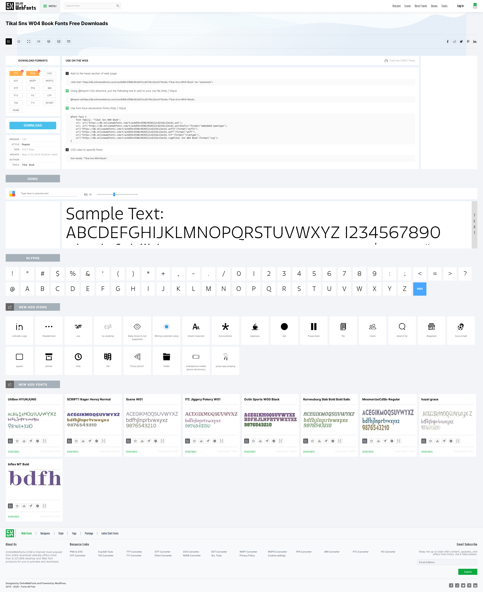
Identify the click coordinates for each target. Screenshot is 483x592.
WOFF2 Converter (277, 551)
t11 (33, 102)
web (32, 73)
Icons (407, 6)
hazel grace (429, 399)
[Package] (49, 41)
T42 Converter (105, 555)
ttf (16, 73)
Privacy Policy (247, 555)
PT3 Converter (360, 551)
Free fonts (23, 6)
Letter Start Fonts (110, 533)
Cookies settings (276, 555)
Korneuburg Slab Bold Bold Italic (326, 399)
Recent (396, 6)
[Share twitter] (461, 41)
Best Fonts (421, 6)
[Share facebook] (447, 41)
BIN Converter (332, 551)
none (16, 110)
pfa (33, 88)
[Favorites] (19, 41)
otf (16, 88)
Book (32, 164)
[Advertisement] (449, 112)
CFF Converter (77, 555)
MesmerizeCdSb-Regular (381, 399)
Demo (434, 6)
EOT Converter (219, 551)
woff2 (49, 80)
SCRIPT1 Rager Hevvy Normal (89, 399)
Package (89, 533)
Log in (460, 6)
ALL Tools (216, 555)
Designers (45, 533)
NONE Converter (192, 555)
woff (33, 80)
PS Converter (388, 551)
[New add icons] (10, 307)
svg (49, 73)
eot (16, 80)
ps (32, 95)
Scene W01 (134, 399)
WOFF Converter (248, 551)
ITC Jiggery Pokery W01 (203, 399)
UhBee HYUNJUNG (22, 399)
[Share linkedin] (474, 41)
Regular (26, 144)
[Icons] (59, 41)
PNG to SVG (76, 551)
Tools (444, 6)
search (118, 6)
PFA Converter (303, 551)
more (420, 289)
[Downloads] (24, 441)
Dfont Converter (163, 555)
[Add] (9, 41)
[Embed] (37, 441)
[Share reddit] (454, 41)
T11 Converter (133, 555)
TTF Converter (134, 551)
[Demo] (29, 41)
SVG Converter (191, 551)
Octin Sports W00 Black (261, 399)
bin (50, 88)
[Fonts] (69, 41)
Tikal (24, 164)
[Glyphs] (39, 41)
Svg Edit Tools (105, 551)
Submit (468, 571)
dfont (50, 102)
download (33, 125)
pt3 (16, 95)
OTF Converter (162, 551)
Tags (74, 533)
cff (49, 95)
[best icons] (10, 384)
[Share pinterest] (468, 41)
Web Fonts (26, 533)
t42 (16, 102)
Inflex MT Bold (18, 464)
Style (60, 533)
